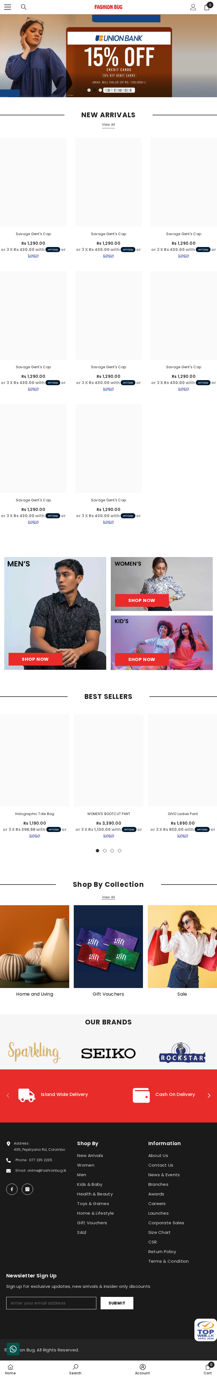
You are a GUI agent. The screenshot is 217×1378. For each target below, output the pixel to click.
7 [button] (123, 90)
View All (108, 124)
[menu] (7, 7)
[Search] (23, 7)
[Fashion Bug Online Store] (34, 946)
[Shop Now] (55, 613)
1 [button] (89, 90)
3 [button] (100, 90)
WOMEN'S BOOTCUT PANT (109, 813)
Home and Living (34, 994)
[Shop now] (162, 584)
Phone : (22, 1160)
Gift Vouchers (108, 994)
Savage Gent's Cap (33, 233)
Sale (182, 994)
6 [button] (117, 90)
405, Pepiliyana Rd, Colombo (39, 1149)
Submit (116, 1303)
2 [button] (94, 90)
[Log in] (193, 7)
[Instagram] (27, 1189)
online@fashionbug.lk (46, 1170)
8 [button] (128, 90)
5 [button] (111, 90)
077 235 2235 (40, 1160)
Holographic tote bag (35, 813)
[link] (53, 1096)
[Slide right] (209, 1096)
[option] (108, 55)
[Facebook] (12, 1189)
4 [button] (106, 90)
